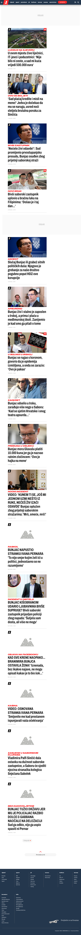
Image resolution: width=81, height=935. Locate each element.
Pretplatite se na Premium (70, 920)
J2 (29, 2)
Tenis (17, 881)
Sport (17, 2)
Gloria (3, 910)
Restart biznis (47, 875)
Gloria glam (4, 912)
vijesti (3, 872)
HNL (17, 875)
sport (18, 872)
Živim (3, 915)
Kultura (33, 2)
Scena (46, 2)
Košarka (17, 879)
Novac (40, 2)
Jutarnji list (4, 897)
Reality (75, 883)
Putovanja (33, 883)
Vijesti (12, 2)
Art (60, 875)
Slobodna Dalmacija (6, 899)
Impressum (18, 897)
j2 (31, 872)
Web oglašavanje (19, 904)
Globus (3, 903)
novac (47, 872)
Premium (24, 2)
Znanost (32, 877)
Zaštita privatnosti (19, 901)
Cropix (3, 921)
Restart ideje (47, 877)
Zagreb (3, 881)
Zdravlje (32, 879)
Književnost (61, 879)
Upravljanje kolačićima (20, 910)
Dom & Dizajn (4, 906)
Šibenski (3, 919)
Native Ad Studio (5, 922)
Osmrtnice (52, 2)
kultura (61, 872)
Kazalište (61, 883)
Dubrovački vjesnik (5, 913)
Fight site (18, 883)
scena (76, 872)
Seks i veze (33, 881)
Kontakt (17, 908)
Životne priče (33, 884)
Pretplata (62, 2)
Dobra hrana (4, 908)
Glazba (60, 881)
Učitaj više (26, 840)
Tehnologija (33, 875)
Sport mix (18, 884)
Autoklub (3, 904)
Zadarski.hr (4, 917)
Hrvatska (3, 875)
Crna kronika (4, 879)
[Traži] (78, 2)
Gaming (32, 886)
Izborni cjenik (19, 903)
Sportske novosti (5, 901)
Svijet (3, 877)
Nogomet (18, 877)
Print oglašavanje (19, 906)
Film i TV (61, 877)
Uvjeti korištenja (19, 899)
